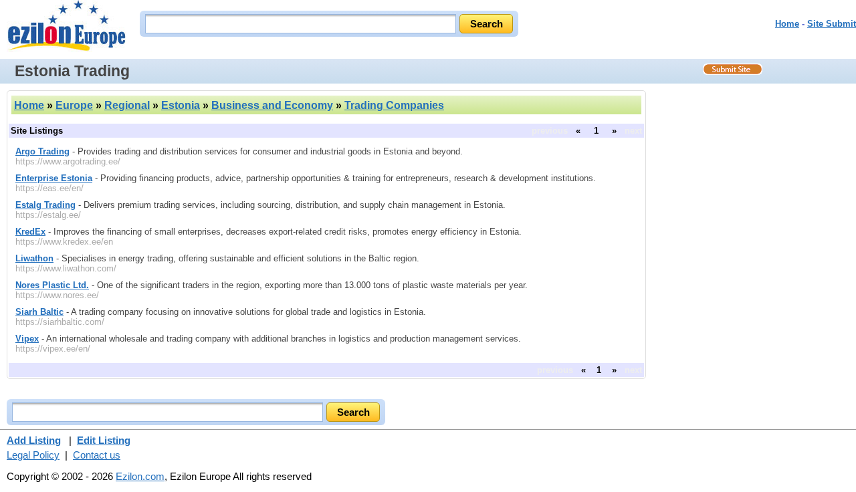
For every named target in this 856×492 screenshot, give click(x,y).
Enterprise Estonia (53, 178)
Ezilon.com (140, 476)
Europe (74, 105)
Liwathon (34, 258)
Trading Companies (394, 105)
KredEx (30, 232)
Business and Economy (272, 105)
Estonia (180, 105)
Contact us (96, 455)
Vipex (27, 339)
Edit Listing (103, 440)
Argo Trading (42, 151)
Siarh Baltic (39, 312)
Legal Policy (33, 455)
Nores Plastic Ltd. (52, 285)
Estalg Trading (45, 205)
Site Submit (831, 24)
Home (787, 24)
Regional (127, 105)
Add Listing (34, 440)
